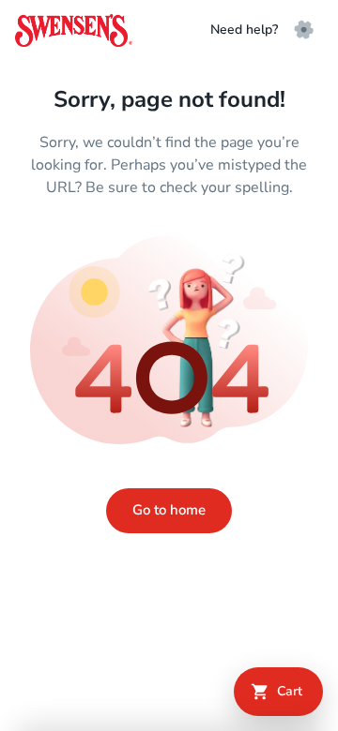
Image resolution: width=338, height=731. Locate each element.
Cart (289, 691)
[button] (304, 30)
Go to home (169, 509)
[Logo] (73, 30)
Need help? (244, 29)
